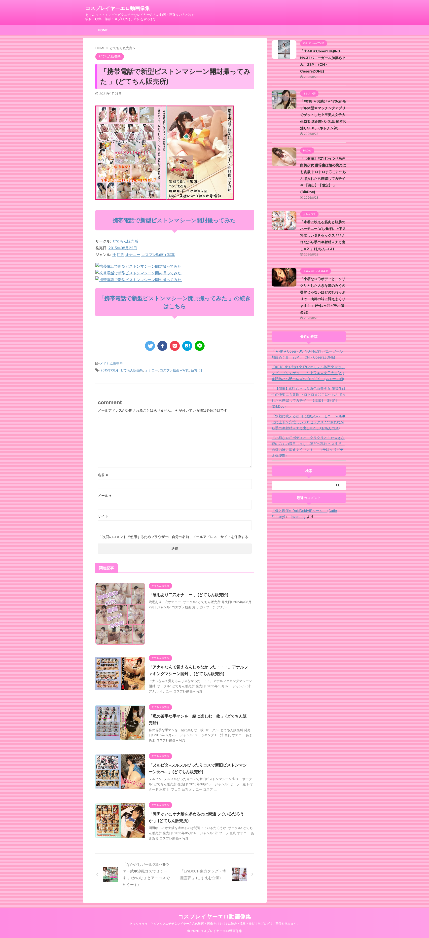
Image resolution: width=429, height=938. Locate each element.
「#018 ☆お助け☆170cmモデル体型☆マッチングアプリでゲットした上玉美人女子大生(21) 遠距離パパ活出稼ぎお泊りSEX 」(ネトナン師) (323, 114)
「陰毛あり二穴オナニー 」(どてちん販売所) (189, 594)
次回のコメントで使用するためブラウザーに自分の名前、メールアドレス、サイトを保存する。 (177, 537)
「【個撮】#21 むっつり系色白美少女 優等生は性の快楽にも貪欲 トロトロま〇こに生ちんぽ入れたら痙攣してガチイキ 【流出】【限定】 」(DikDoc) (309, 397)
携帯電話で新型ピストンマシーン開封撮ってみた (175, 220)
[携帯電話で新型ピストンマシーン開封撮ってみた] (138, 266)
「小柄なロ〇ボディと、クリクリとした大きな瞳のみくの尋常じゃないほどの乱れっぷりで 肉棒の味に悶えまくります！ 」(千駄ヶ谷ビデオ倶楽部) (308, 446)
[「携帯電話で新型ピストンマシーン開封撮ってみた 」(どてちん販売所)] (187, 346)
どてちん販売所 (125, 241)
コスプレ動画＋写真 (158, 254)
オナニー (132, 254)
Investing (298, 516)
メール (104, 495)
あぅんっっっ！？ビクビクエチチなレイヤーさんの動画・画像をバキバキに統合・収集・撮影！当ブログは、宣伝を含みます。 (214, 923)
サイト (103, 516)
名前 (103, 475)
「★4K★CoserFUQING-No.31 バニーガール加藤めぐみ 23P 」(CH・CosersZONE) (307, 354)
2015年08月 (109, 370)
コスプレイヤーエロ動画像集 (117, 8)
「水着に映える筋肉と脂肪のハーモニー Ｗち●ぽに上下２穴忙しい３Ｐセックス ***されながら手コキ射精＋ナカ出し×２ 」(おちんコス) (323, 235)
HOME (103, 30)
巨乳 (120, 254)
